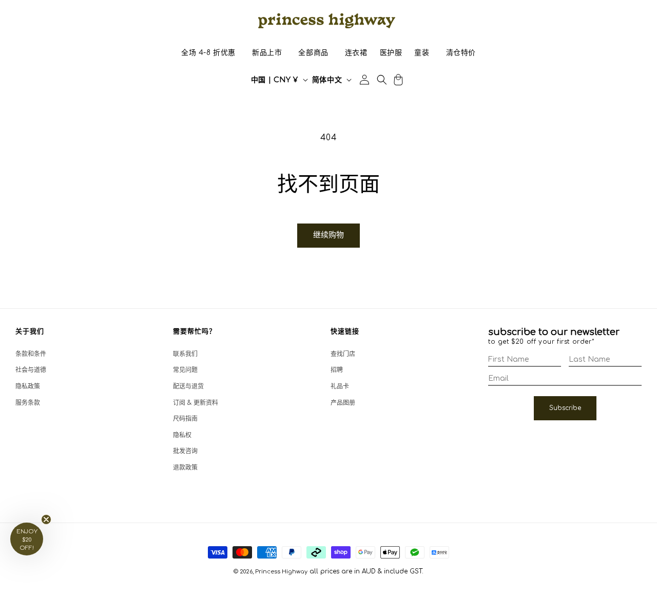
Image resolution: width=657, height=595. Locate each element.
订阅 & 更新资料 (195, 402)
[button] (208, 53)
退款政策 (185, 467)
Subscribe (565, 408)
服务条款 (27, 402)
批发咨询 (185, 451)
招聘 (337, 370)
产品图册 (343, 402)
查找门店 (343, 354)
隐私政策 (27, 386)
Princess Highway (281, 571)
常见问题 (185, 370)
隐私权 (182, 435)
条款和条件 (30, 354)
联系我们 (185, 354)
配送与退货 (188, 386)
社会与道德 (30, 370)
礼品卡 (340, 386)
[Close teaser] (46, 519)
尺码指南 (185, 418)
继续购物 (328, 235)
